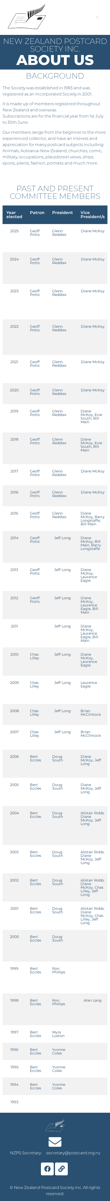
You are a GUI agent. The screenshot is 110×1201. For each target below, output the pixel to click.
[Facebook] (47, 1169)
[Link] (61, 1169)
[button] (97, 17)
